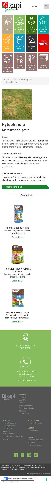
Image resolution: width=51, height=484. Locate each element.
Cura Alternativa (8, 434)
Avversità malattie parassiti (23, 79)
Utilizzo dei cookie (35, 445)
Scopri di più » (17, 237)
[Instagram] (29, 455)
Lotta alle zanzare (9, 423)
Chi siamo (22, 397)
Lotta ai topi (7, 428)
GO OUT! (6, 439)
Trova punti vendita (35, 423)
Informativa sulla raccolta (10, 482)
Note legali (32, 442)
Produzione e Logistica (27, 408)
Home (6, 79)
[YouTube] (22, 455)
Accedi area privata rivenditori (25, 347)
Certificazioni (24, 414)
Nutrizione (6, 431)
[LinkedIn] (36, 455)
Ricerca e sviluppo (26, 405)
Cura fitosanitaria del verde (13, 437)
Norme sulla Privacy (35, 440)
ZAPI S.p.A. (25, 467)
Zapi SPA (22, 400)
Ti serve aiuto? (33, 430)
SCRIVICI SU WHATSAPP (25, 381)
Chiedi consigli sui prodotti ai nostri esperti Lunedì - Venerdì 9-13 (25, 374)
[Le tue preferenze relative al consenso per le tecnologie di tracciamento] (46, 479)
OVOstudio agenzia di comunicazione (37, 474)
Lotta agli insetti (9, 426)
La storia (22, 403)
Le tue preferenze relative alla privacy (20, 478)
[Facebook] (16, 455)
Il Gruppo (22, 411)
